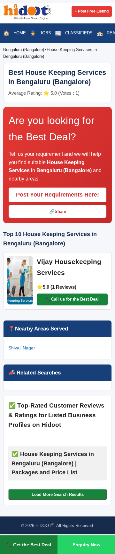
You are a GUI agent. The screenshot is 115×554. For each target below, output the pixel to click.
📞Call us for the (72, 299)
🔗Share (57, 211)
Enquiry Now (86, 544)
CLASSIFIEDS (79, 33)
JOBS (45, 33)
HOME (19, 33)
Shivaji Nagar (21, 347)
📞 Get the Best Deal (28, 544)
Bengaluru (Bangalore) (23, 49)
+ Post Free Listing (92, 11)
